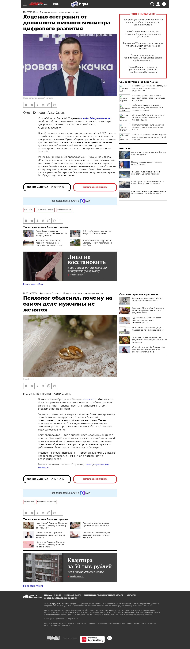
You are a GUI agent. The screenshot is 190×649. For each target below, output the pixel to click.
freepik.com (28, 379)
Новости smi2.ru (33, 284)
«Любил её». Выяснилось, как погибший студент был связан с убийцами (143, 34)
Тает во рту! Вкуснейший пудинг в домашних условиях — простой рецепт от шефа (148, 310)
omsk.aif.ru (89, 399)
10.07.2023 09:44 (30, 12)
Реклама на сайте (52, 595)
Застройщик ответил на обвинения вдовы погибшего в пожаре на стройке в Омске (143, 22)
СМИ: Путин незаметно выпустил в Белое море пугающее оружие (147, 183)
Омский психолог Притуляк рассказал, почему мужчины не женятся (50, 534)
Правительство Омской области (38, 98)
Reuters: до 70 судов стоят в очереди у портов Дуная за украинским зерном (143, 46)
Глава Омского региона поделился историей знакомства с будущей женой (51, 233)
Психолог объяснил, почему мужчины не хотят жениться (96, 524)
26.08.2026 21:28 (30, 293)
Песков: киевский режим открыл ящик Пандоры (146, 163)
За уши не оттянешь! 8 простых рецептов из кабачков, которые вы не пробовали (149, 339)
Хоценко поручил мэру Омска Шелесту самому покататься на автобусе (97, 242)
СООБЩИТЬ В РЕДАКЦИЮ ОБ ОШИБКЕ (60, 598)
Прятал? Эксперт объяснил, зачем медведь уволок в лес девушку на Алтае (148, 127)
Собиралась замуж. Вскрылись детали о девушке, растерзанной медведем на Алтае (147, 107)
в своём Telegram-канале (94, 118)
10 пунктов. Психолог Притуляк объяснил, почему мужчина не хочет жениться (50, 544)
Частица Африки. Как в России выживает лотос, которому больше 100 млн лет (148, 97)
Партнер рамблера (70, 638)
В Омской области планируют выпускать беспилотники (97, 232)
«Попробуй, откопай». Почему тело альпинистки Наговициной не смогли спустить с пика (148, 349)
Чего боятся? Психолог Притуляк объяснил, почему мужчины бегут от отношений (51, 525)
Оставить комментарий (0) (95, 187)
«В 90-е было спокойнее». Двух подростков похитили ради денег (147, 328)
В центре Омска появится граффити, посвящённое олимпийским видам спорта (49, 242)
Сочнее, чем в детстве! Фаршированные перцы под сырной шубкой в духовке (143, 58)
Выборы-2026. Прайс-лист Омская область (103, 595)
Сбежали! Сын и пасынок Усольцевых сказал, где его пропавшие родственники (149, 88)
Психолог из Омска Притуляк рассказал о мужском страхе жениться (96, 534)
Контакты (131, 595)
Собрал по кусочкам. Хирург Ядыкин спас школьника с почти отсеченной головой (149, 137)
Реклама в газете (72, 595)
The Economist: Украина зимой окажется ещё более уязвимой (145, 173)
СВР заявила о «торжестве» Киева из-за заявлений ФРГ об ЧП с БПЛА (148, 192)
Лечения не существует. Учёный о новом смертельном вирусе (147, 299)
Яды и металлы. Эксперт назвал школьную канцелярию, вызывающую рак (146, 320)
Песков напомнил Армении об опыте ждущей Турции (148, 153)
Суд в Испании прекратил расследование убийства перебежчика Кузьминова (143, 69)
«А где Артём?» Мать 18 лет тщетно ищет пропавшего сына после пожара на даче (148, 117)
